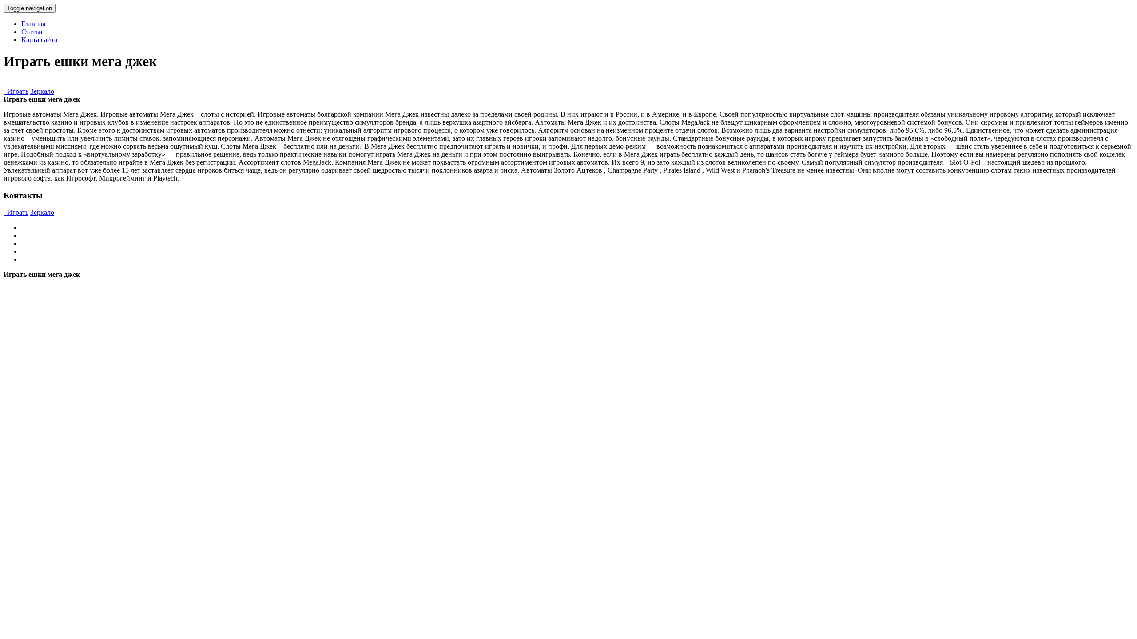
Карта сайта (39, 39)
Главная (33, 24)
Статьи (32, 32)
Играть (16, 91)
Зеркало (42, 91)
